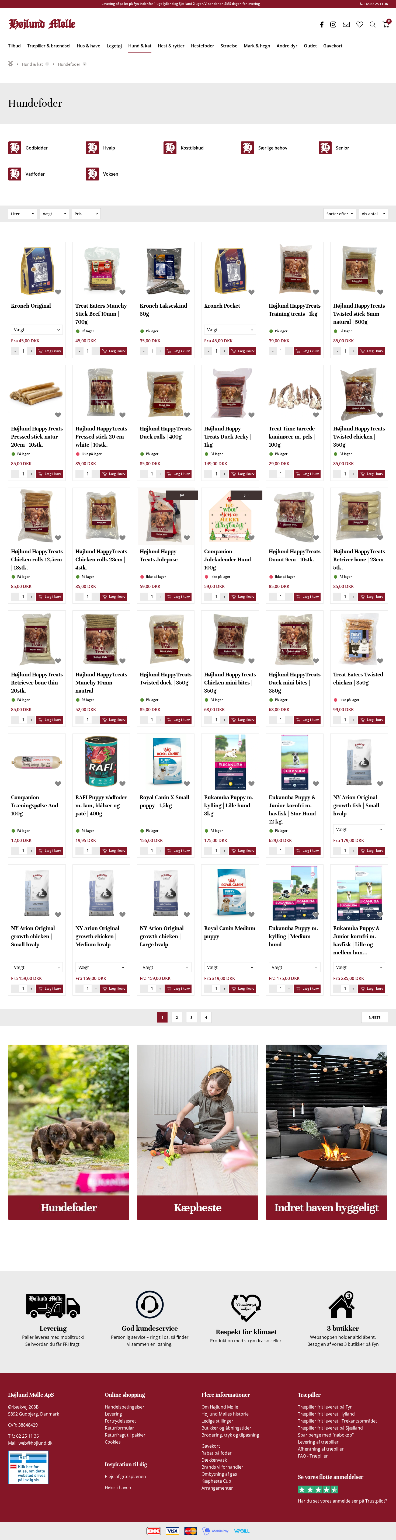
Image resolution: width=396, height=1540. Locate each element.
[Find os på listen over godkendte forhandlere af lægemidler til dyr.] (28, 1467)
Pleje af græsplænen (125, 1476)
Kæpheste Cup (216, 1481)
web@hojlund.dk (35, 1443)
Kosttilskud (192, 148)
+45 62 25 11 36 (375, 4)
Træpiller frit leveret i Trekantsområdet (337, 1421)
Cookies (113, 1442)
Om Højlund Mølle (220, 1407)
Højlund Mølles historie (225, 1414)
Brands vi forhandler (222, 1467)
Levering (113, 1414)
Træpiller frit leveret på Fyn (325, 1407)
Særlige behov (272, 148)
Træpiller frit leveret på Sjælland (330, 1428)
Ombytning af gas (219, 1474)
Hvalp (109, 148)
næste (374, 1017)
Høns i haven (118, 1487)
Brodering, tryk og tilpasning (230, 1435)
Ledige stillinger (217, 1421)
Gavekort (211, 1446)
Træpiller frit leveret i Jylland (326, 1414)
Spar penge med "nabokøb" (326, 1435)
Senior (342, 148)
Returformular (119, 1428)
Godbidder (37, 148)
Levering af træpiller (318, 1442)
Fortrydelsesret (120, 1421)
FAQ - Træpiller (313, 1456)
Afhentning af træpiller (321, 1449)
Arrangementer (217, 1488)
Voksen (110, 174)
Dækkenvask (214, 1460)
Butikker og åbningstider (226, 1428)
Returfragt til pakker (125, 1435)
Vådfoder (35, 174)
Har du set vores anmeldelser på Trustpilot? (342, 1501)
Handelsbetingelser (124, 1407)
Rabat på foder (217, 1453)
